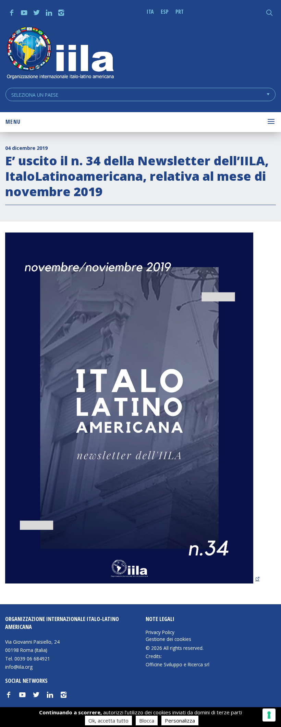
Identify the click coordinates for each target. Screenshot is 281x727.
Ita (150, 11)
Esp (165, 11)
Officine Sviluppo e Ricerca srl (177, 664)
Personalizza (180, 720)
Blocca (146, 720)
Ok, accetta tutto (108, 720)
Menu (13, 122)
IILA (59, 53)
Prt (179, 11)
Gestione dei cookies (168, 639)
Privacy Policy (160, 632)
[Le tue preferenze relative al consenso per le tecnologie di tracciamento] (269, 715)
